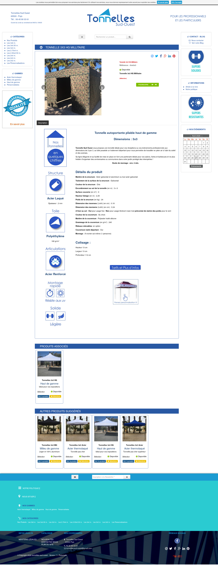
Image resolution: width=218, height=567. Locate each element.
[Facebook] (177, 540)
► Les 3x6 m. (10, 43)
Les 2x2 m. (106, 522)
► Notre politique (190, 89)
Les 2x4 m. (88, 522)
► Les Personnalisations (15, 63)
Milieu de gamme (38, 509)
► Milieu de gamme (13, 79)
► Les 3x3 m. (10, 48)
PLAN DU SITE (47, 544)
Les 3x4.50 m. (42, 522)
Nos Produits (22, 522)
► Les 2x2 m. (10, 60)
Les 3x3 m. (53, 522)
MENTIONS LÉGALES (27, 539)
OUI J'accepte (176, 2)
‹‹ (191, 135)
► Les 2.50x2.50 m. (13, 53)
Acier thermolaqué (24, 509)
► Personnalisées (12, 84)
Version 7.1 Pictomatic (58, 555)
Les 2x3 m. (97, 522)
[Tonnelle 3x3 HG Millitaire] (73, 87)
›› (202, 135)
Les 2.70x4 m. (63, 522)
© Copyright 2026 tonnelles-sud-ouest (32, 555)
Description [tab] (42, 122)
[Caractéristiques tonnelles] (188, 16)
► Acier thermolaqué (13, 77)
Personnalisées (64, 509)
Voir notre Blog (197, 43)
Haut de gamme (51, 509)
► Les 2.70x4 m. (11, 50)
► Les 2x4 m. (10, 55)
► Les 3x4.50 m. (11, 45)
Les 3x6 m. (32, 522)
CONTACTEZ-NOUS (49, 542)
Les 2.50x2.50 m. (76, 522)
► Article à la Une (190, 86)
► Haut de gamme (12, 82)
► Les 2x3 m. (10, 58)
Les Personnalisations (120, 522)
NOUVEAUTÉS (47, 539)
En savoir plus (162, 2)
